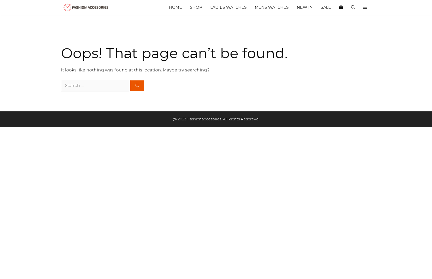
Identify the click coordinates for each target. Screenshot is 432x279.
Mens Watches (272, 7)
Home (175, 7)
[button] (365, 7)
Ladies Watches (228, 7)
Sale (326, 7)
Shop (196, 7)
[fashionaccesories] (86, 7)
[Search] (137, 85)
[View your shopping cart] (341, 7)
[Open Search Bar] (353, 7)
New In (305, 7)
